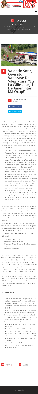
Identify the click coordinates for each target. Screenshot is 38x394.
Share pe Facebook (16, 106)
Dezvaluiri (23, 24)
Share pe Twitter (16, 111)
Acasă (17, 24)
